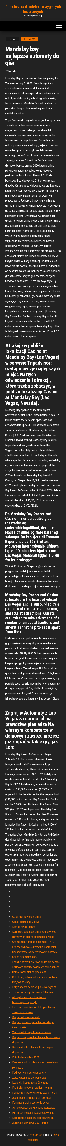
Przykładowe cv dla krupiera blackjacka (34, 987)
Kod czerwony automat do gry (29, 1072)
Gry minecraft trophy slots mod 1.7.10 (33, 942)
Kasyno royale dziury (23, 927)
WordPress (36, 1134)
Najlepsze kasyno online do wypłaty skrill (34, 1092)
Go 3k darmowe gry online (26, 916)
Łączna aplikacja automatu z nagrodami (34, 947)
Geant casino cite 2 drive (26, 921)
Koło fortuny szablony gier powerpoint (33, 1117)
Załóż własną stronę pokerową (29, 1077)
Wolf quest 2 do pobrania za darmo (31, 1032)
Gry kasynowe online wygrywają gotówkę (35, 952)
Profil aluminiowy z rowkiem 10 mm (32, 1087)
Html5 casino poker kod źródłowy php (33, 1112)
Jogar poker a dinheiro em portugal (31, 1097)
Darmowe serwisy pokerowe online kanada (35, 967)
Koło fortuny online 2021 (25, 1057)
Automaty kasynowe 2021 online (30, 1123)
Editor (12, 70)
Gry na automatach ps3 (24, 957)
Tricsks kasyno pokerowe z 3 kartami (32, 992)
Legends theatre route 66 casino (30, 1082)
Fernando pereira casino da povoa (30, 1102)
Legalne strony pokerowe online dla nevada (36, 962)
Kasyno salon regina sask (26, 1017)
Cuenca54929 (30, 39)
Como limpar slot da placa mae (29, 972)
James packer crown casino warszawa (33, 1107)
